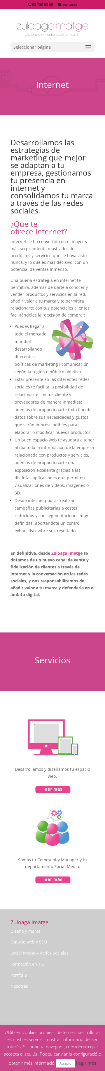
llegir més (86, 1063)
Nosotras (19, 986)
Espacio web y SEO (28, 942)
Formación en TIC (27, 964)
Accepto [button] (65, 1063)
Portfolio (18, 975)
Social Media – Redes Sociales (39, 953)
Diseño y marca (25, 931)
